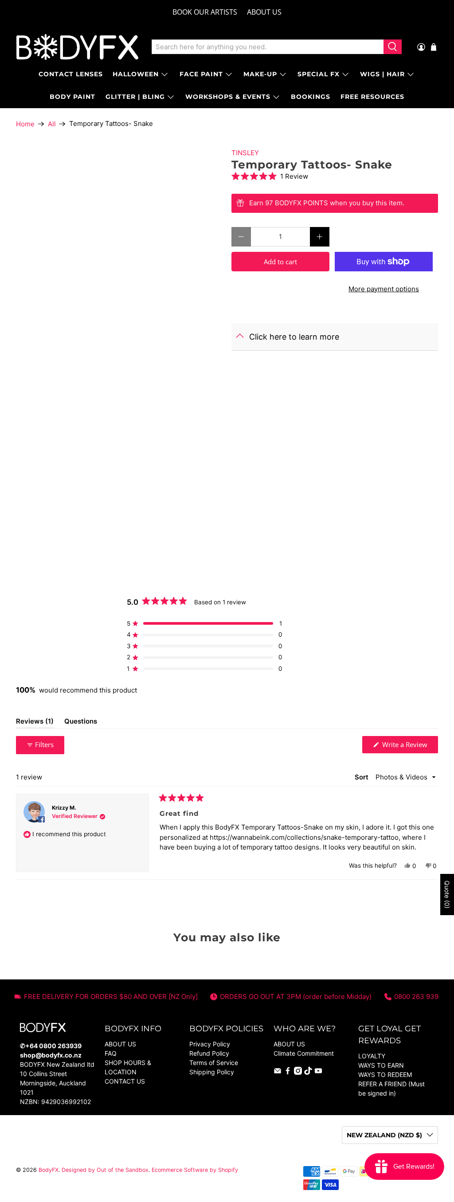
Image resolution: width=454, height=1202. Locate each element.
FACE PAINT (201, 74)
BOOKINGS (310, 97)
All (52, 124)
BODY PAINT (72, 97)
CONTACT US (125, 1081)
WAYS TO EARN (381, 1065)
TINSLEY (245, 153)
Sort (362, 777)
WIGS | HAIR (382, 74)
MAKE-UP (260, 74)
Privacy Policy (209, 1044)
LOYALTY (371, 1056)
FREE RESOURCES (372, 97)
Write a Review (409, 746)
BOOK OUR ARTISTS (204, 12)
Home (25, 124)
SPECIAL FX (318, 74)
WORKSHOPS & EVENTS (227, 97)
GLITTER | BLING (135, 97)
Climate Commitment (304, 1053)
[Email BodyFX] (278, 1072)
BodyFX (49, 1170)
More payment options (383, 289)
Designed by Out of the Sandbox (105, 1170)
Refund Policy (209, 1053)
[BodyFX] (77, 47)
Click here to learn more (294, 336)
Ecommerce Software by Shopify (195, 1170)
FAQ (111, 1053)
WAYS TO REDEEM (385, 1074)
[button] (334, 176)
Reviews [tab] (35, 722)
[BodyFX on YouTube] (318, 1072)
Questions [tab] (80, 722)
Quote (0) (447, 894)
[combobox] (268, 47)
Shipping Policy (211, 1072)
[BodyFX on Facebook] (288, 1072)
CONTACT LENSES (71, 74)
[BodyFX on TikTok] (308, 1072)
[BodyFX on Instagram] (298, 1072)
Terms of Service (213, 1062)
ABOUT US (264, 12)
